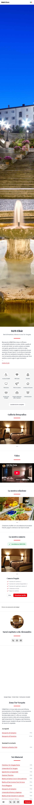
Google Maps (7, 697)
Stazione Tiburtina (7, 775)
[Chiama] (10, 802)
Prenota (27, 802)
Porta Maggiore (7, 785)
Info (9, 595)
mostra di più (5, 363)
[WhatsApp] (14, 802)
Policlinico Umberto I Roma (10, 799)
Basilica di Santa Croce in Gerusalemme (14, 779)
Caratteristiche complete (17, 404)
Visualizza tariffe (20, 595)
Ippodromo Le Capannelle (10, 772)
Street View (15, 697)
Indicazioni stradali (24, 697)
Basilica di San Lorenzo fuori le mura (13, 782)
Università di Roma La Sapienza (11, 792)
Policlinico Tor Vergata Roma (11, 765)
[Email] (18, 802)
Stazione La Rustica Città (9, 747)
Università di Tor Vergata (9, 768)
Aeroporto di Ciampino (9, 733)
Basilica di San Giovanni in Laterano (13, 796)
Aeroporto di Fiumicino (9, 736)
